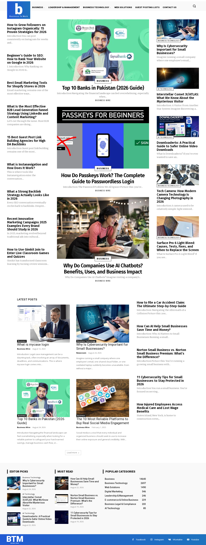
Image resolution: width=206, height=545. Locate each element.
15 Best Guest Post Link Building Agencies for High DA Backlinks (26, 140)
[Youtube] (188, 539)
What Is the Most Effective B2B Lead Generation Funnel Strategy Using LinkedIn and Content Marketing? (27, 111)
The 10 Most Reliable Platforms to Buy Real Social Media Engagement (102, 421)
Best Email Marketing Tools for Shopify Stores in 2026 (27, 84)
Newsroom (81, 353)
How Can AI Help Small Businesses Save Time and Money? (162, 328)
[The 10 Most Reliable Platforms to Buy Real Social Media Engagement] (102, 398)
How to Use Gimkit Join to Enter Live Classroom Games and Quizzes (28, 253)
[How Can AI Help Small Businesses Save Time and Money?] (61, 483)
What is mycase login (33, 344)
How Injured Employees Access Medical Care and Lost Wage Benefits (159, 407)
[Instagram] (151, 539)
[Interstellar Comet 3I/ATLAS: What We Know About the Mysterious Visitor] (178, 78)
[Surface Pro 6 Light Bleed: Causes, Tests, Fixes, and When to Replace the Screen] (178, 226)
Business (103, 80)
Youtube (195, 539)
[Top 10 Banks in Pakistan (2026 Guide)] (103, 50)
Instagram (159, 539)
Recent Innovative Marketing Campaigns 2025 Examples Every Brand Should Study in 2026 (27, 224)
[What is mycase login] (43, 324)
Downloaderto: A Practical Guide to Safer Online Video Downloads (177, 146)
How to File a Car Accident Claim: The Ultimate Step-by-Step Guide (161, 304)
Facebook (141, 539)
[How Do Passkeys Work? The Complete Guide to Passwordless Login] (103, 138)
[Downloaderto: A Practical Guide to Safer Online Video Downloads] (178, 126)
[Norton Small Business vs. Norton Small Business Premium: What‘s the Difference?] (61, 499)
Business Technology (169, 41)
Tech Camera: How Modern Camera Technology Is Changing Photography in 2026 (176, 196)
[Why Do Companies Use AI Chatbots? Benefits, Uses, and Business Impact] (103, 228)
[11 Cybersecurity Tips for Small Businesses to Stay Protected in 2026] (61, 517)
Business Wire (103, 100)
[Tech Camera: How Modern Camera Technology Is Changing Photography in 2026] (178, 174)
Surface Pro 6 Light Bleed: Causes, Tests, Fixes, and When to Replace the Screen (178, 246)
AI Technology (165, 89)
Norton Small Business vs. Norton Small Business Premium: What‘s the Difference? (161, 353)
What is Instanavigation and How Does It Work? (27, 166)
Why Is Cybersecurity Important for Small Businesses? (172, 49)
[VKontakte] (169, 539)
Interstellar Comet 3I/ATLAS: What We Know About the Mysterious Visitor (178, 97)
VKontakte (177, 539)
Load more (72, 452)
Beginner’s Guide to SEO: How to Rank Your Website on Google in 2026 (26, 59)
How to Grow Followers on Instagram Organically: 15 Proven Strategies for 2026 (27, 28)
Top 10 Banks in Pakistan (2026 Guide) (103, 88)
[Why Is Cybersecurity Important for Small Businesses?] (178, 29)
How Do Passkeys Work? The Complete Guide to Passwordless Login (103, 178)
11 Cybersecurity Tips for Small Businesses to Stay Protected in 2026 (160, 380)
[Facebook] (133, 539)
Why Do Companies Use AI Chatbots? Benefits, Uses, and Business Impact (103, 269)
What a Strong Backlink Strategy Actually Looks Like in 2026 (28, 195)
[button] (194, 6)
